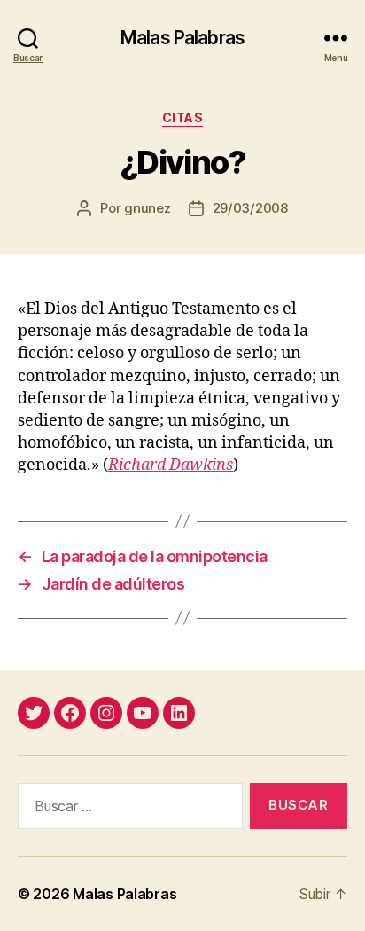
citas (183, 117)
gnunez (147, 208)
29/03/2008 (250, 208)
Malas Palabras (182, 37)
